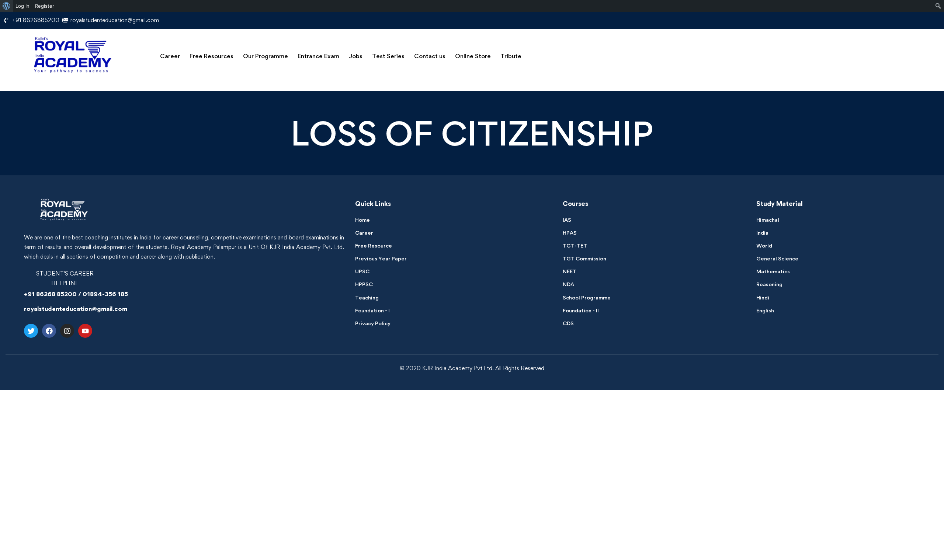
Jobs (355, 56)
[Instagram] (67, 331)
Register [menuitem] (44, 6)
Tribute (510, 56)
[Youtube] (85, 331)
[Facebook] (49, 331)
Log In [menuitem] (22, 6)
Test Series (388, 56)
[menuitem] (6, 6)
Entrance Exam (318, 56)
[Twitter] (31, 331)
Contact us (429, 56)
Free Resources (211, 56)
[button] (170, 56)
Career (170, 56)
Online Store (473, 56)
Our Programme (265, 56)
